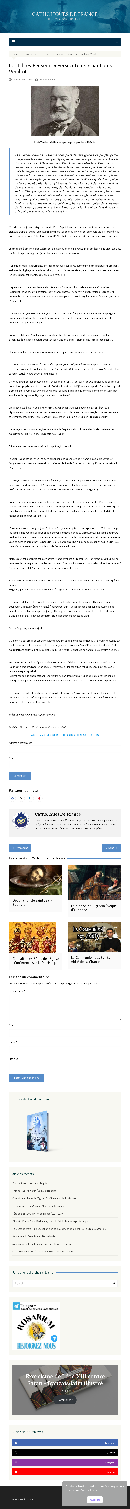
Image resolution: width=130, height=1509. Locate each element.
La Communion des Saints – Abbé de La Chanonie (91, 960)
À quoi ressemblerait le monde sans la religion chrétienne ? (43, 1244)
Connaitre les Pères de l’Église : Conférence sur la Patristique (36, 961)
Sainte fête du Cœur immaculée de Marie (33, 1236)
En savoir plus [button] (89, 1490)
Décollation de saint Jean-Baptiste (30, 1183)
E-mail (13, 1042)
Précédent (22, 847)
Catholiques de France (65, 14)
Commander (65, 1400)
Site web (13, 1058)
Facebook (12, 798)
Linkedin (30, 798)
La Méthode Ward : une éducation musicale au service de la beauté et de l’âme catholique (59, 1228)
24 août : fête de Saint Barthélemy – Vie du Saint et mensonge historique (50, 1221)
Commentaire (17, 991)
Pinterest (39, 798)
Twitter (21, 798)
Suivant (110, 847)
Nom (12, 1025)
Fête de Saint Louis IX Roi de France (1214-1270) (37, 1213)
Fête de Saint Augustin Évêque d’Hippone (34, 1190)
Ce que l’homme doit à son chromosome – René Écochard (42, 1251)
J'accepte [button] (94, 1499)
